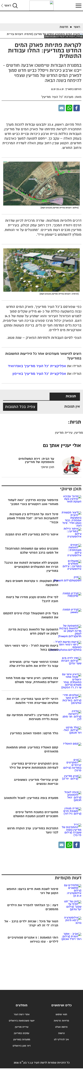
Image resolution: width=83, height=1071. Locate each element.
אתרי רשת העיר (21, 1014)
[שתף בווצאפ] (69, 108)
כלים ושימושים (61, 1005)
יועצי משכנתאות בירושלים (21, 1021)
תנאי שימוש (61, 1014)
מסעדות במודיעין (21, 1039)
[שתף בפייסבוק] (76, 108)
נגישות (61, 1033)
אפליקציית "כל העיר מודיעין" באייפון (39, 373)
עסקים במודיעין (21, 1033)
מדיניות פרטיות (61, 1021)
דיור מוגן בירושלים (22, 1046)
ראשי (7, 5)
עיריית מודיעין (21, 1027)
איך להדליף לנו (61, 1039)
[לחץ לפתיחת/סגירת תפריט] (78, 5)
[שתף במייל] (61, 108)
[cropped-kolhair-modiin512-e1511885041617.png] (41, 6)
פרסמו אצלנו (61, 1027)
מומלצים (21, 1005)
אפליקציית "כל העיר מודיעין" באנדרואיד (37, 366)
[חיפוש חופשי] (15, 5)
